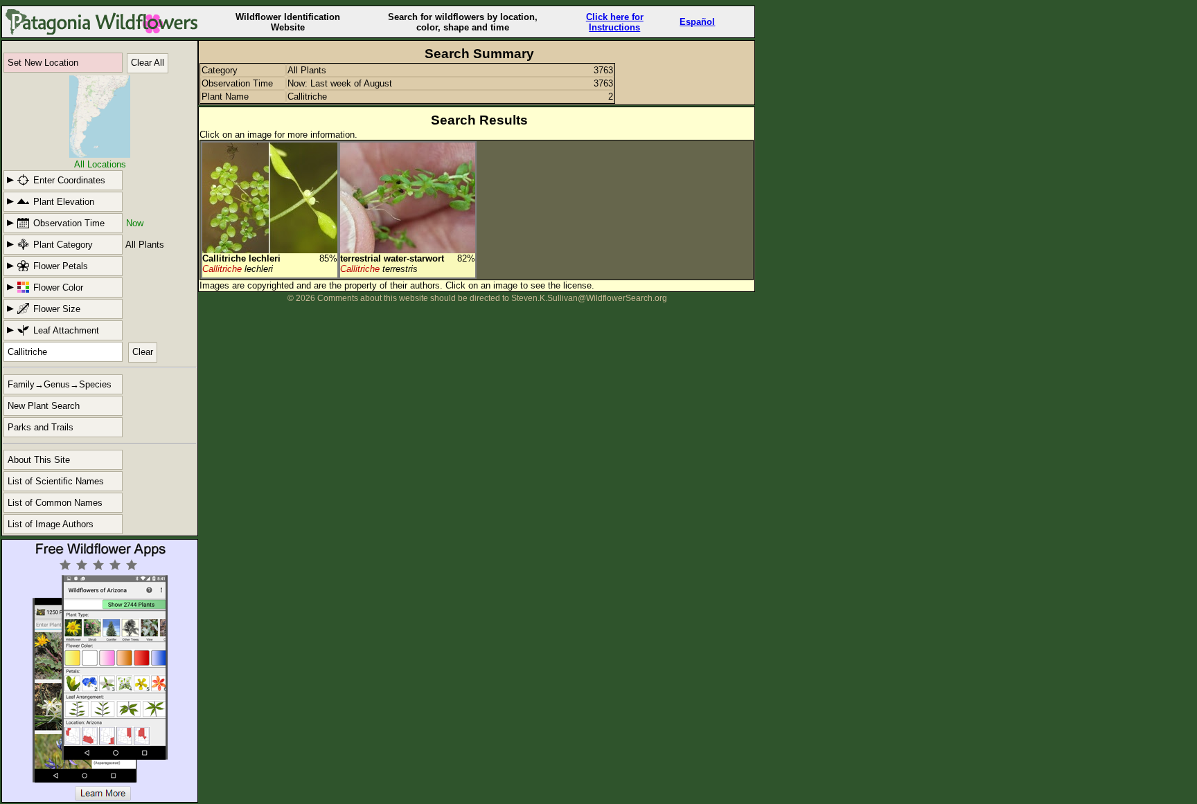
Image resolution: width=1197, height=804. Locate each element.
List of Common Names (55, 502)
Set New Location (43, 62)
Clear (142, 352)
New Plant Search (44, 406)
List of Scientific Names (56, 481)
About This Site (39, 460)
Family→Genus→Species (60, 384)
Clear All (147, 62)
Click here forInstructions (615, 22)
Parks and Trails (40, 427)
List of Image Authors (51, 524)
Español (697, 22)
